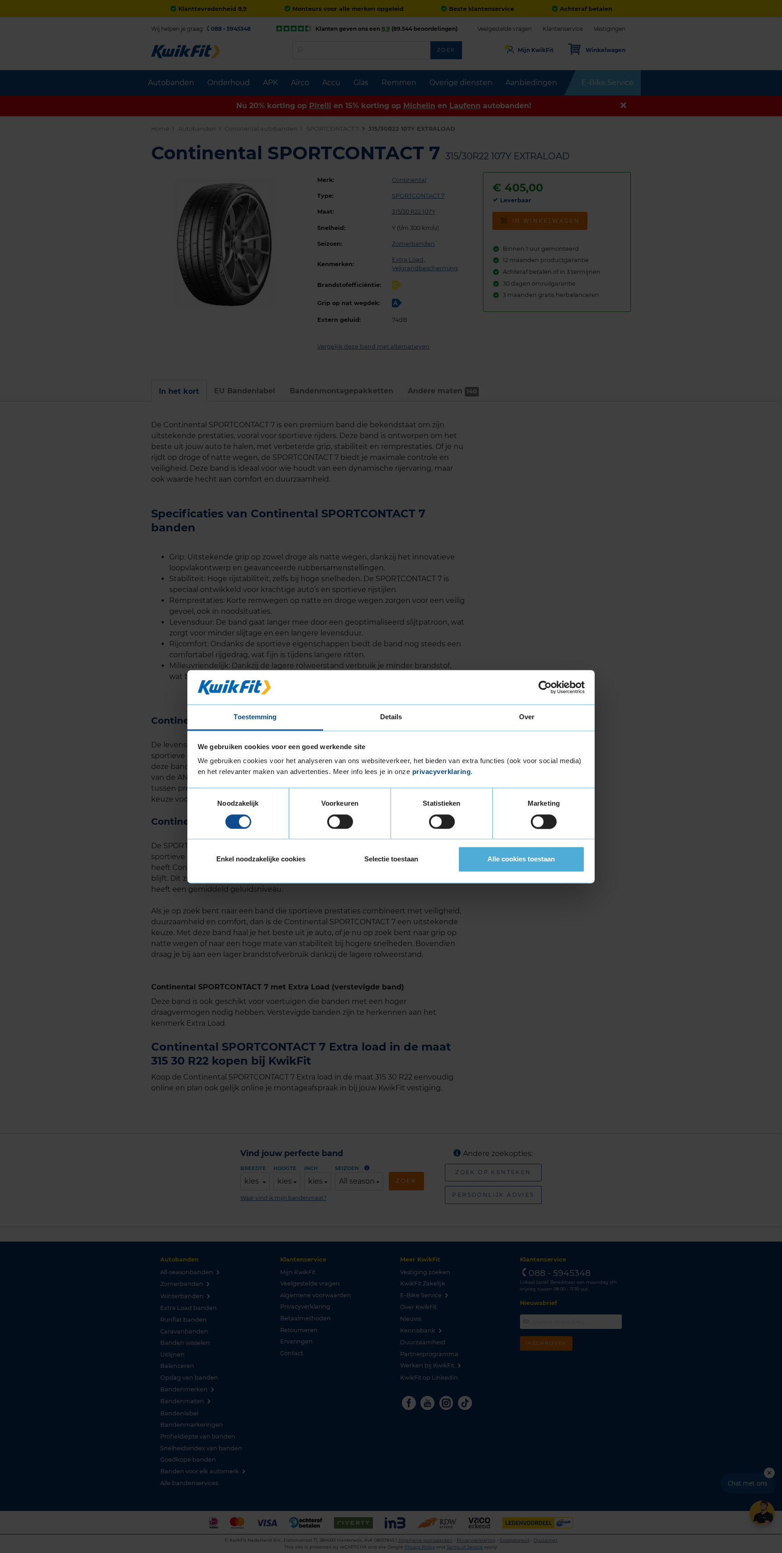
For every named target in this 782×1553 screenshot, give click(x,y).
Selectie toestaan (391, 859)
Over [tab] (526, 717)
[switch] (340, 821)
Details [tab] (391, 717)
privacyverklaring (441, 772)
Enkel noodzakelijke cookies (260, 859)
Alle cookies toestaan (521, 859)
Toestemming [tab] (255, 717)
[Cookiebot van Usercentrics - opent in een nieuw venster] (545, 687)
